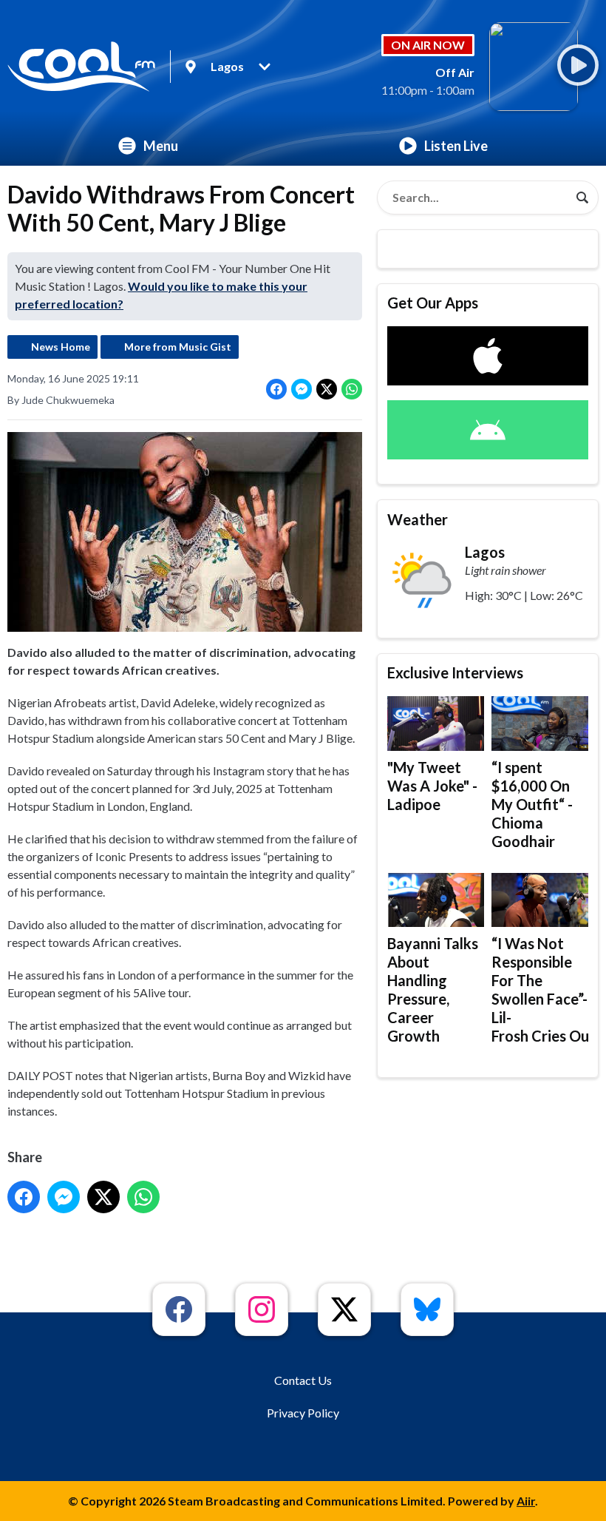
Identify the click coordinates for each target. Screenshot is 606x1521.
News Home (60, 346)
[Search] (582, 197)
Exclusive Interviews (455, 672)
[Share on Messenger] (301, 389)
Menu (160, 146)
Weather (417, 519)
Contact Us (303, 1380)
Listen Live (456, 146)
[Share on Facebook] (276, 389)
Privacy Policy (303, 1413)
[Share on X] (326, 389)
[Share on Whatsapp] (351, 389)
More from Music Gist (177, 346)
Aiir (526, 1501)
